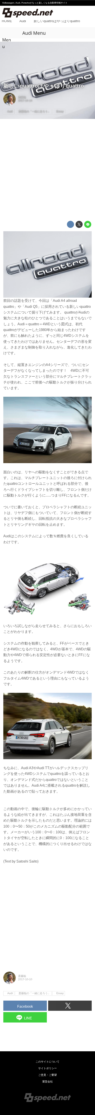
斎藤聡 (22, 97)
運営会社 (47, 1081)
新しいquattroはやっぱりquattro (43, 86)
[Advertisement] (47, 170)
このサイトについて (47, 1061)
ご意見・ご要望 (47, 1074)
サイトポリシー (47, 1068)
